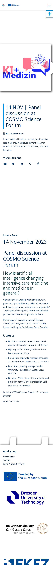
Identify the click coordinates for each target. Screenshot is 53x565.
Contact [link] (7, 460)
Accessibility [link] (9, 456)
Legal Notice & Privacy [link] (13, 463)
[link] (49, 14)
